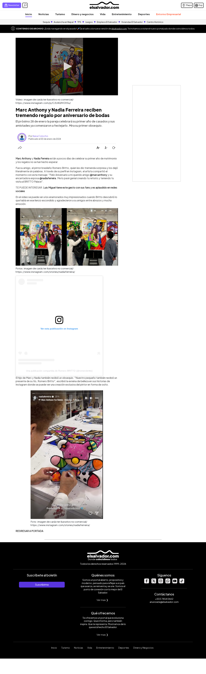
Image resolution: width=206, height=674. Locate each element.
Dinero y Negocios (143, 647)
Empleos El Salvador (107, 22)
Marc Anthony (24, 158)
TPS (79, 22)
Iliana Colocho (40, 136)
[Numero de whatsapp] (167, 582)
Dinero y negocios (82, 14)
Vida (102, 14)
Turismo (60, 14)
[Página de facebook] (146, 582)
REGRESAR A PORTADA (29, 530)
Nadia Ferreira (42, 158)
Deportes (144, 14)
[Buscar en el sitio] (25, 5)
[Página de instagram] (160, 582)
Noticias (43, 14)
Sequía (46, 22)
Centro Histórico (155, 22)
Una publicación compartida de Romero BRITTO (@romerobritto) (59, 370)
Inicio (28, 14)
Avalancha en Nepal (64, 22)
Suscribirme (42, 584)
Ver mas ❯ (102, 599)
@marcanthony (98, 174)
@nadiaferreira (48, 178)
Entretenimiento (122, 14)
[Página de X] (153, 582)
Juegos (89, 22)
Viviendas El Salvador (132, 22)
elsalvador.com (119, 28)
